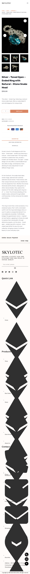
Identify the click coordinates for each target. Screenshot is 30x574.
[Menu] (27, 3)
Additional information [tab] (15, 142)
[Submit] (15, 268)
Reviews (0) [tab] (15, 145)
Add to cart (19, 111)
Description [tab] (15, 138)
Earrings (11, 121)
